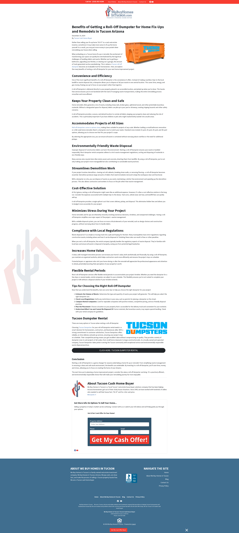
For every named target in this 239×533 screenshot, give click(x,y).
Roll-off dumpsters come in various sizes (86, 127)
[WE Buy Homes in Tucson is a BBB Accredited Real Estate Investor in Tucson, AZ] (131, 478)
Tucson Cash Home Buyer (83, 38)
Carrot (134, 524)
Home (166, 472)
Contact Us (142, 2)
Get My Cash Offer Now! (118, 530)
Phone (92, 429)
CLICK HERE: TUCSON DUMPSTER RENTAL (118, 350)
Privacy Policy (164, 486)
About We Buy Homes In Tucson (127, 2)
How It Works (112, 2)
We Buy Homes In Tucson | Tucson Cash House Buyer (119, 512)
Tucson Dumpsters (85, 327)
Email (123, 429)
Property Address (96, 421)
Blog (167, 479)
